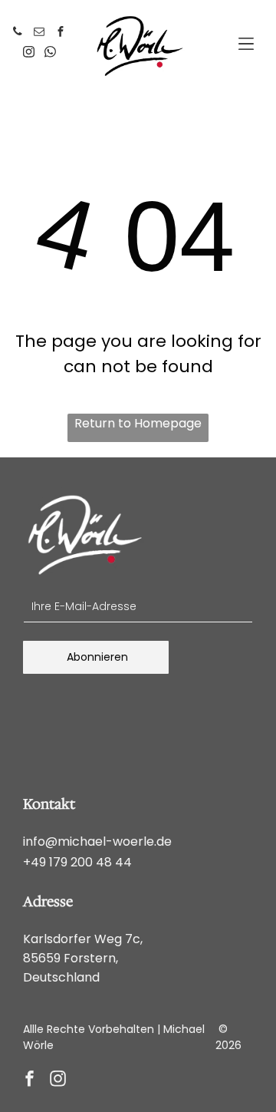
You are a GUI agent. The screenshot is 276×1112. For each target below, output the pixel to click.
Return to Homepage (138, 423)
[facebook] (60, 33)
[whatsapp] (49, 54)
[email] (39, 33)
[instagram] (28, 54)
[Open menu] (246, 43)
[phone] (17, 33)
